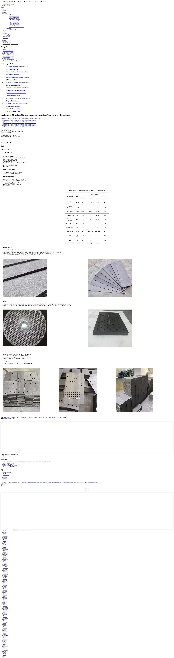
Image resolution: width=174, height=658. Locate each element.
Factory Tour (9, 34)
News (4, 30)
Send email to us (4, 139)
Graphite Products (10, 14)
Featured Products (7, 472)
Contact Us (5, 38)
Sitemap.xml (6, 475)
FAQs (4, 31)
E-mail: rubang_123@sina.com (10, 465)
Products (5, 13)
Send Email (3, 484)
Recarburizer (95, 482)
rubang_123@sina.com (8, 2)
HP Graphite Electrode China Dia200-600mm (56, 482)
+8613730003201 (7, 5)
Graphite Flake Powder (14, 23)
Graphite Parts (4, 420)
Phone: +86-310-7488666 (8, 464)
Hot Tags (5, 473)
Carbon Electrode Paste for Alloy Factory (30, 482)
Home (4, 12)
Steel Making (42, 482)
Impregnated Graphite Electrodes (16, 20)
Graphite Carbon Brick (71, 482)
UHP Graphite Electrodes (14, 19)
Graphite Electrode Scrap (14, 24)
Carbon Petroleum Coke (14, 25)
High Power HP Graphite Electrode (84, 482)
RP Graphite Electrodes (14, 16)
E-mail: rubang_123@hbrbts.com (10, 466)
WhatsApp (3, 485)
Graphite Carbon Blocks (14, 22)
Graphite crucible (12, 29)
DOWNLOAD (6, 36)
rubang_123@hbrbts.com (8, 4)
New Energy (8, 28)
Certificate (8, 35)
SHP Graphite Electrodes (14, 18)
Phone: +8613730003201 (8, 463)
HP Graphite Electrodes (14, 17)
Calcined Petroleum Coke (8, 418)
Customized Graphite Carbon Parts (16, 27)
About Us (5, 33)
